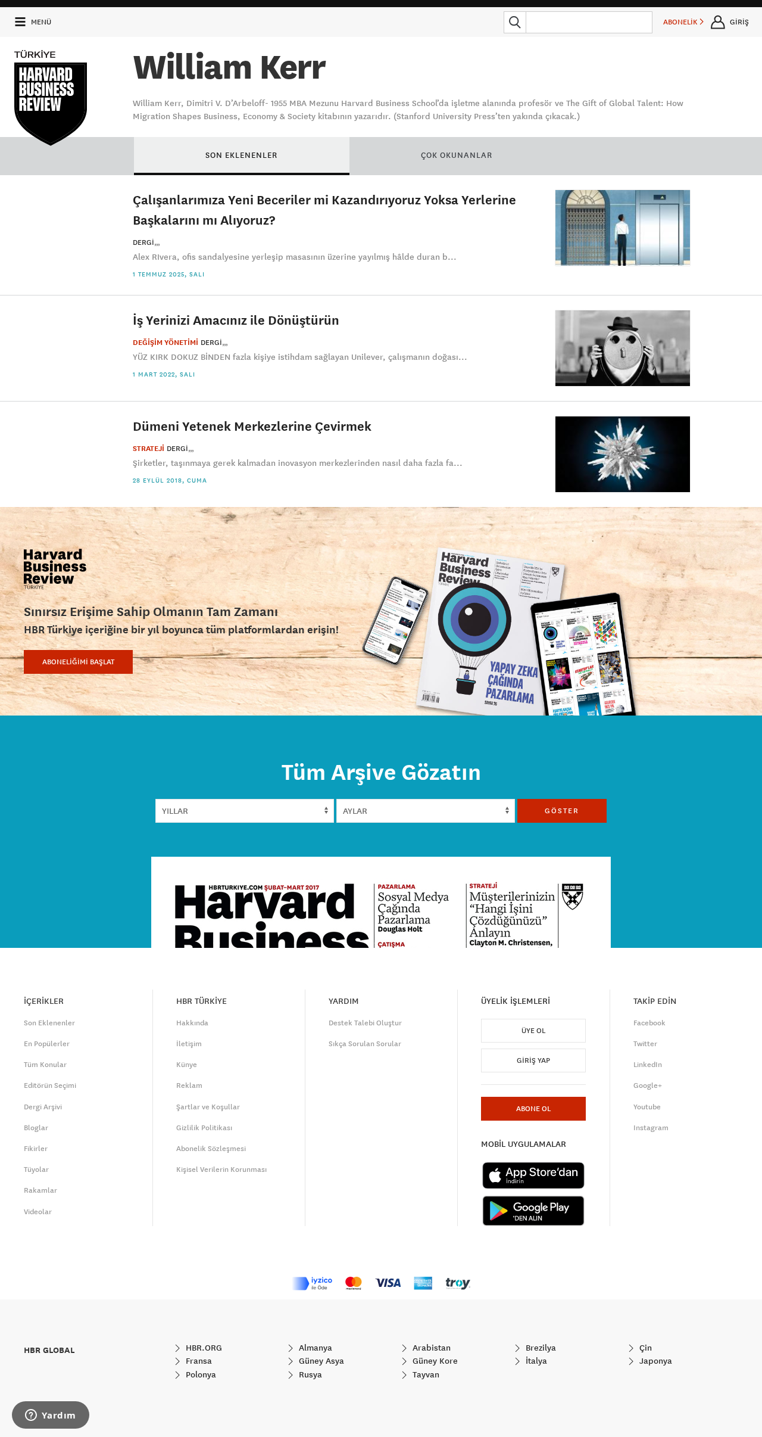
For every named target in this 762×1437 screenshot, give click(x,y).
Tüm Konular (45, 1064)
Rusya (309, 1374)
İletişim (189, 1044)
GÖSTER (562, 811)
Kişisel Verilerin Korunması (221, 1169)
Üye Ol (533, 1030)
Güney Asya (320, 1360)
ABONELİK (681, 22)
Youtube (647, 1107)
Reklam (189, 1085)
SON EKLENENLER (241, 155)
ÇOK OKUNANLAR (456, 155)
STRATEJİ (148, 448)
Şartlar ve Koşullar (208, 1107)
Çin (644, 1347)
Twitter (645, 1044)
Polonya (199, 1374)
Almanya (314, 1347)
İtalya (535, 1360)
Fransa (197, 1360)
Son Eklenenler (49, 1023)
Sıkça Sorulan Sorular (365, 1044)
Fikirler (36, 1148)
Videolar (38, 1212)
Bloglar (36, 1128)
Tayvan (424, 1374)
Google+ (647, 1085)
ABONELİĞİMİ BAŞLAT (78, 662)
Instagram (651, 1128)
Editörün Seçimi (50, 1085)
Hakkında (192, 1023)
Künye (186, 1064)
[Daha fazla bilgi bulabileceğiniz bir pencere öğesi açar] (50, 1416)
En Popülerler (47, 1044)
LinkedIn (647, 1064)
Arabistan (430, 1347)
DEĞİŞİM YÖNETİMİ (165, 342)
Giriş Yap (533, 1060)
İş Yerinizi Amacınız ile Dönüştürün (236, 320)
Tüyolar (36, 1169)
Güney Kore (434, 1360)
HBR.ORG (202, 1347)
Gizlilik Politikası (204, 1128)
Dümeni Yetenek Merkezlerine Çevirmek (252, 426)
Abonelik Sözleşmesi (211, 1148)
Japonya (654, 1360)
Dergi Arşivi (43, 1107)
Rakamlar (40, 1190)
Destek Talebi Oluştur (365, 1023)
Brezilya (539, 1347)
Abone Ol (533, 1108)
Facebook (649, 1023)
